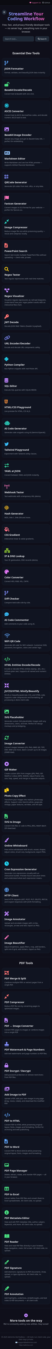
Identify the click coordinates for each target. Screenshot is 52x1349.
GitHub (47, 2)
